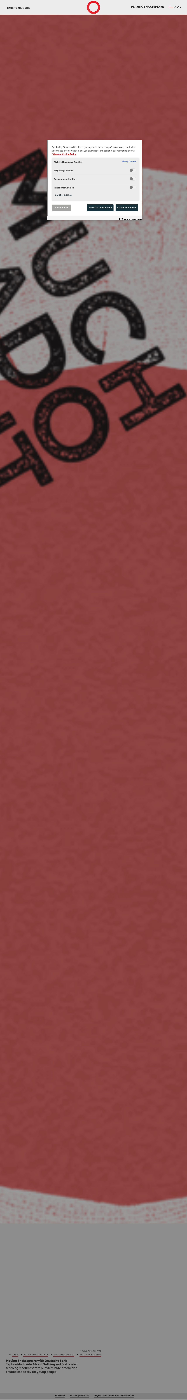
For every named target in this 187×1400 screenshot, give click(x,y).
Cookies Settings (63, 195)
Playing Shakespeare (147, 7)
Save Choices (61, 208)
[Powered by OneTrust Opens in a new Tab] (130, 218)
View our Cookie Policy (64, 154)
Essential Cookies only (100, 208)
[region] (94, 180)
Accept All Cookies (126, 208)
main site (18, 8)
